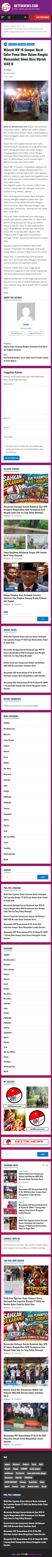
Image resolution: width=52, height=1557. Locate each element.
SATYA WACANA (11, 1482)
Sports (6, 819)
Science (7, 808)
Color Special (9, 740)
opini (5, 785)
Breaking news (9, 728)
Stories (6, 825)
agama (7, 1464)
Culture (7, 745)
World (6, 859)
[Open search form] (25, 17)
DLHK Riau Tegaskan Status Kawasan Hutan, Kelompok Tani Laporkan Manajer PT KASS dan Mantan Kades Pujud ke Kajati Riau (26, 639)
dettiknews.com (26, 5)
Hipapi (15, 1468)
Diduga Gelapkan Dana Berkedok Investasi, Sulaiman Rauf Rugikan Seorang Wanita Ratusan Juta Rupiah (25, 598)
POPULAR (21, 44)
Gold (41, 1464)
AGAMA (6, 722)
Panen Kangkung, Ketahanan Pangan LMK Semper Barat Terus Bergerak (25, 554)
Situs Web (8, 437)
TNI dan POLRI (9, 836)
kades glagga (35, 1468)
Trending (30, 44)
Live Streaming (42, 17)
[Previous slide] (43, 1165)
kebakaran (9, 1473)
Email (7, 427)
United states (33, 1486)
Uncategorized (9, 853)
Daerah (6, 751)
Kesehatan (20, 1473)
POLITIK (18, 1477)
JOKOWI (24, 1468)
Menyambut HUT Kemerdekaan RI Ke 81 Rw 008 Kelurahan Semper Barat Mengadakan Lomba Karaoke (24, 674)
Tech (5, 831)
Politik (6, 791)
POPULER (7, 802)
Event (6, 757)
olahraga (7, 779)
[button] (2, 17)
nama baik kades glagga (36, 1473)
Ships (42, 1482)
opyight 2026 (17, 1554)
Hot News (12, 44)
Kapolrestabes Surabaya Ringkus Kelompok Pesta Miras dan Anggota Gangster (25, 346)
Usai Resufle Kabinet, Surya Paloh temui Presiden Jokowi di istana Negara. (26, 357)
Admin (8, 70)
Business (7, 734)
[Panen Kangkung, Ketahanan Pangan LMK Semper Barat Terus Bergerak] (26, 534)
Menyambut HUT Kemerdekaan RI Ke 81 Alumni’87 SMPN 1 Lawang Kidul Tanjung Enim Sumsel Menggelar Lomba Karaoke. (26, 685)
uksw (23, 1486)
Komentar (9, 384)
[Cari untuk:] (20, 877)
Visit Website (16, 333)
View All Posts (35, 333)
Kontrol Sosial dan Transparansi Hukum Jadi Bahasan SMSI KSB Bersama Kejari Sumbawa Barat (24, 664)
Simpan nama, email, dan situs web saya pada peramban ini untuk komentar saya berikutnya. (24, 449)
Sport (7, 1486)
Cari (6, 611)
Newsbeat (7, 774)
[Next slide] (46, 1165)
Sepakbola (8, 814)
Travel (6, 842)
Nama (7, 418)
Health (6, 762)
